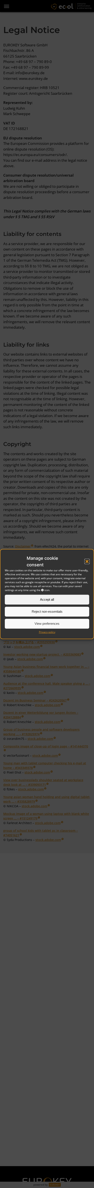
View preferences (47, 623)
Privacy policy (47, 632)
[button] (87, 561)
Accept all (47, 599)
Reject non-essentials (47, 611)
